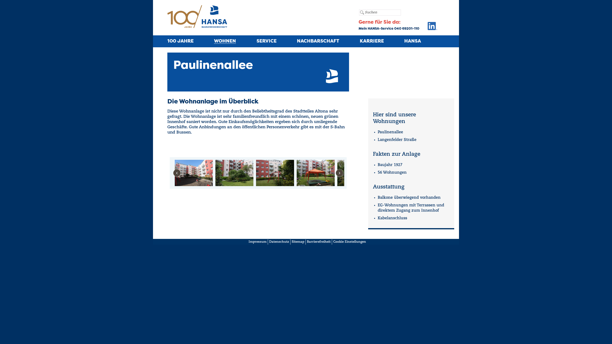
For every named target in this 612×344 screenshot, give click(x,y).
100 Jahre (180, 41)
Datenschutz (279, 241)
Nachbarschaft (318, 41)
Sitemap (298, 241)
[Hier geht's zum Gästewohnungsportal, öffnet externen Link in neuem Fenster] (428, 27)
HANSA (412, 41)
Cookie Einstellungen (349, 241)
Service (267, 41)
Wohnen (225, 41)
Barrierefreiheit (319, 241)
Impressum (258, 241)
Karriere (372, 41)
